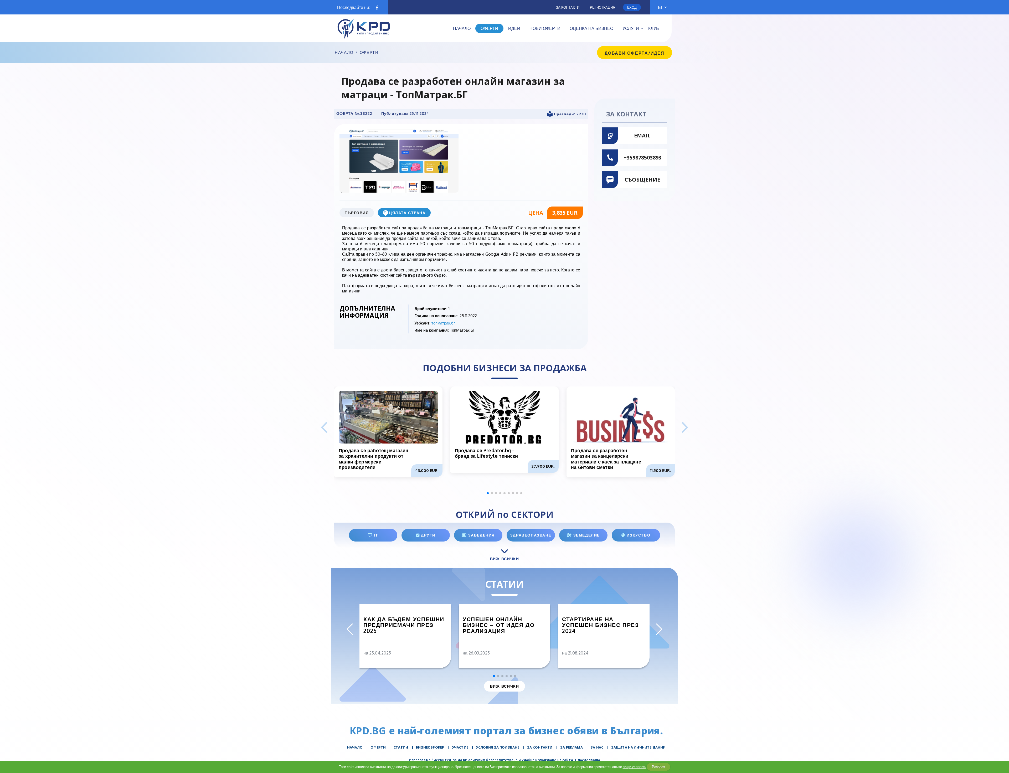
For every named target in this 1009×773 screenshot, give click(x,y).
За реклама (571, 747)
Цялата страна (407, 212)
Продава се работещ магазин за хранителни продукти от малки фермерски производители (374, 458)
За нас (596, 747)
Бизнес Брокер (430, 747)
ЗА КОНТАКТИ (540, 747)
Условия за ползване (497, 747)
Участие (460, 747)
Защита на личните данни (638, 747)
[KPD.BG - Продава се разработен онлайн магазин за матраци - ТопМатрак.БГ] (399, 160)
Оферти (369, 52)
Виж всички (504, 686)
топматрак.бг (443, 323)
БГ (660, 7)
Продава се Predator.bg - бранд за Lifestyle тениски (486, 453)
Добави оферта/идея (635, 53)
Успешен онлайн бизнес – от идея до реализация (498, 625)
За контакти (567, 7)
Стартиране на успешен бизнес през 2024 (600, 625)
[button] (685, 428)
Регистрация (602, 7)
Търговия (357, 212)
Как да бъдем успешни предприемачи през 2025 (403, 625)
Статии (401, 747)
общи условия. (634, 767)
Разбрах (658, 767)
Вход (632, 7)
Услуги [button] (630, 28)
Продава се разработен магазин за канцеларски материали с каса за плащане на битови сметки (606, 458)
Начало (344, 52)
